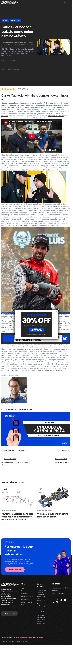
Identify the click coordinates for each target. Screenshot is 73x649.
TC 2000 (21, 450)
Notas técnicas (11, 510)
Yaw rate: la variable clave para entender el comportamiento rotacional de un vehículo (17, 516)
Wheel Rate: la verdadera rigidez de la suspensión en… (42, 606)
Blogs (5, 20)
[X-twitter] (61, 600)
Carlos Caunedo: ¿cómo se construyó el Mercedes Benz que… (42, 594)
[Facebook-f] (53, 600)
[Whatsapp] (57, 602)
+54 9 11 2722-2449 (57, 593)
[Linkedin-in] (53, 602)
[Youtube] (65, 600)
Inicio (3, 69)
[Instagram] (57, 600)
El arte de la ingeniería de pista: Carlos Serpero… (41, 618)
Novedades (15, 20)
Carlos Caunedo (8, 450)
